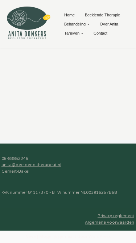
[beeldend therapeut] (28, 23)
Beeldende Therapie (102, 15)
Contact (100, 33)
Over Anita (109, 24)
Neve (30, 236)
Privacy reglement (116, 215)
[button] (88, 24)
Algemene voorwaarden (109, 222)
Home (69, 15)
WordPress (99, 236)
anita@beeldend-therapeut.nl (31, 164)
